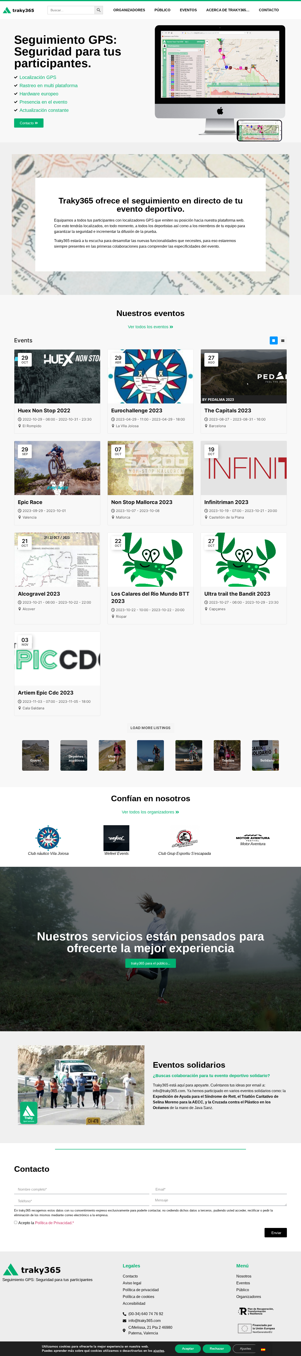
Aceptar (188, 1348)
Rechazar (217, 1348)
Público (162, 10)
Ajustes (245, 1348)
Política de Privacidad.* (54, 1223)
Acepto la (46, 1223)
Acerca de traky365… (228, 10)
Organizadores (129, 10)
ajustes (158, 1351)
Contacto (269, 10)
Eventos (188, 10)
